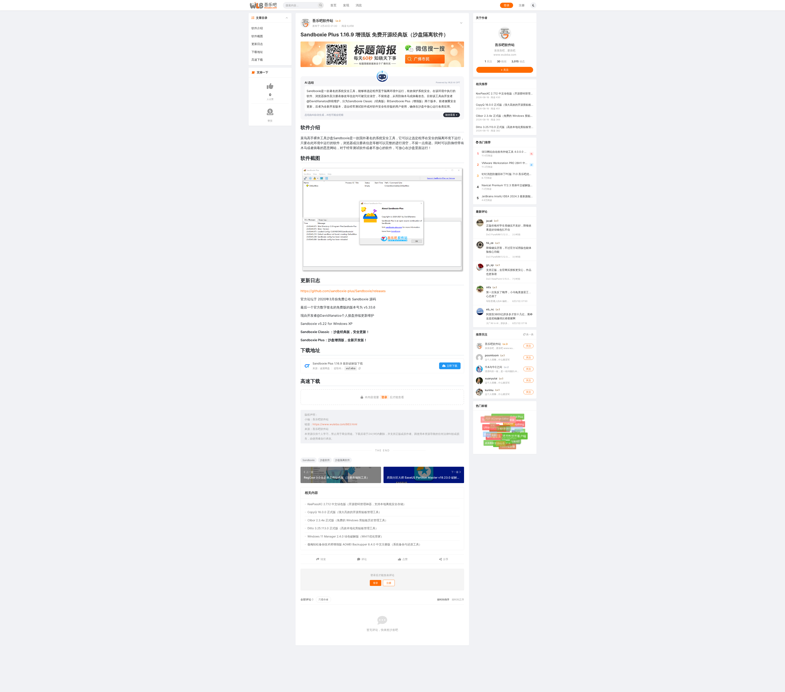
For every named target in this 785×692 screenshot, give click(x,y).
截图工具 (492, 431)
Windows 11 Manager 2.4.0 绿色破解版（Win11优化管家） (345, 536)
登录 (506, 5)
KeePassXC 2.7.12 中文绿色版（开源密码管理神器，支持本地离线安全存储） (356, 504)
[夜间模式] (533, 5)
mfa (488, 287)
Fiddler (513, 428)
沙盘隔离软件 (342, 460)
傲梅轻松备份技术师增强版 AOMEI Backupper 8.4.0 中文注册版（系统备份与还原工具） (364, 544)
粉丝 (502, 61)
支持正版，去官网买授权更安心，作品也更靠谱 (508, 272)
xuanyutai (491, 378)
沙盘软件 (325, 460)
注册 (522, 5)
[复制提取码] (360, 368)
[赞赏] (270, 112)
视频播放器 (489, 433)
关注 (488, 61)
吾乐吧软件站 (322, 21)
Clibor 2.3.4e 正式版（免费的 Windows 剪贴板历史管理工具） (347, 520)
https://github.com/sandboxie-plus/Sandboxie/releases (343, 291)
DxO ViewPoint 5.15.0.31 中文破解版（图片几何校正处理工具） (498, 279)
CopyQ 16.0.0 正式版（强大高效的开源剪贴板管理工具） (344, 512)
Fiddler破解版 (506, 445)
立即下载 (452, 365)
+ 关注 (505, 69)
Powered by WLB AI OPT (448, 82)
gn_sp (490, 265)
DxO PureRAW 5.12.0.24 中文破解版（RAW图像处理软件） (498, 234)
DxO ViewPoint (503, 432)
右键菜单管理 (498, 423)
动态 (518, 61)
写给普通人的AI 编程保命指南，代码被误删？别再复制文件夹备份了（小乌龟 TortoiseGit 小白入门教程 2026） (498, 301)
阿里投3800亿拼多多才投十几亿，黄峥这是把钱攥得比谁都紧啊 (509, 316)
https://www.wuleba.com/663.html (335, 424)
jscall (489, 220)
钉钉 (491, 423)
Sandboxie (309, 460)
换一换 (530, 334)
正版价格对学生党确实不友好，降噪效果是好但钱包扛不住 (508, 227)
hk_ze (489, 242)
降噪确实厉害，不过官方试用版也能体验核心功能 (508, 249)
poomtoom (492, 355)
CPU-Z (497, 440)
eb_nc (490, 309)
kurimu (489, 390)
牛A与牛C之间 (493, 367)
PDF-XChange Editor (497, 419)
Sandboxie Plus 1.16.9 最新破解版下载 (338, 363)
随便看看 (450, 114)
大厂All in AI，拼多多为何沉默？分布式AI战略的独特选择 (498, 323)
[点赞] (270, 86)
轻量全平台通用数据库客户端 (511, 441)
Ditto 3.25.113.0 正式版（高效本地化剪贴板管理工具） (342, 528)
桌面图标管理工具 (495, 443)
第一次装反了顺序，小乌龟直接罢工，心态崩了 (508, 294)
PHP (518, 436)
